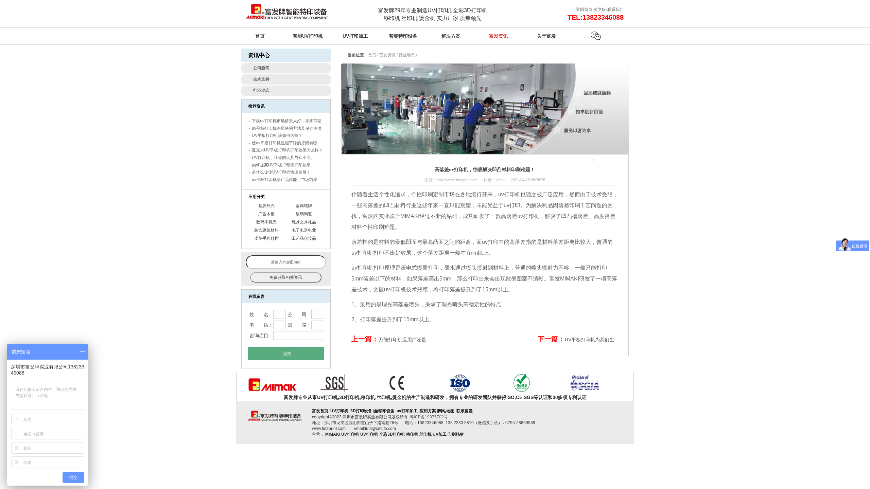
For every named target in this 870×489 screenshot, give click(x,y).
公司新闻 (261, 68)
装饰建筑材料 (266, 230)
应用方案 (428, 411)
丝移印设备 (384, 411)
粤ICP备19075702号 (429, 417)
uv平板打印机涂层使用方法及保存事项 (286, 128)
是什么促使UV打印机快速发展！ (281, 172)
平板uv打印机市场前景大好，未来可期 (286, 121)
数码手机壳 (266, 222)
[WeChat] (596, 36)
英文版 (600, 9)
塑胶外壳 (266, 205)
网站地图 (446, 411)
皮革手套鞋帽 (266, 238)
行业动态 (407, 55)
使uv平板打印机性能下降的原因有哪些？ (289, 143)
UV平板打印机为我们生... (591, 339)
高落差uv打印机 (520, 216)
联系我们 (615, 9)
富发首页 (320, 411)
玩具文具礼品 (304, 222)
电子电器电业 (304, 230)
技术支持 (261, 79)
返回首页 (584, 9)
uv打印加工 (407, 411)
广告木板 (266, 214)
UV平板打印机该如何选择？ (277, 135)
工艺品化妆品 (304, 238)
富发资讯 (387, 55)
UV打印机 (339, 411)
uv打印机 (509, 194)
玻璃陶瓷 (304, 214)
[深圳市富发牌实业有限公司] (287, 13)
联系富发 (464, 411)
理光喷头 (452, 304)
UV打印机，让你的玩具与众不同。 (283, 157)
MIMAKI (409, 216)
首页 (372, 55)
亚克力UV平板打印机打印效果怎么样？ (287, 150)
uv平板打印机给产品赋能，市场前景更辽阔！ (293, 179)
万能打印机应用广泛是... (404, 339)
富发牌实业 (375, 216)
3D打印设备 (361, 411)
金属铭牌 (304, 205)
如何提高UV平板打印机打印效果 (281, 165)
